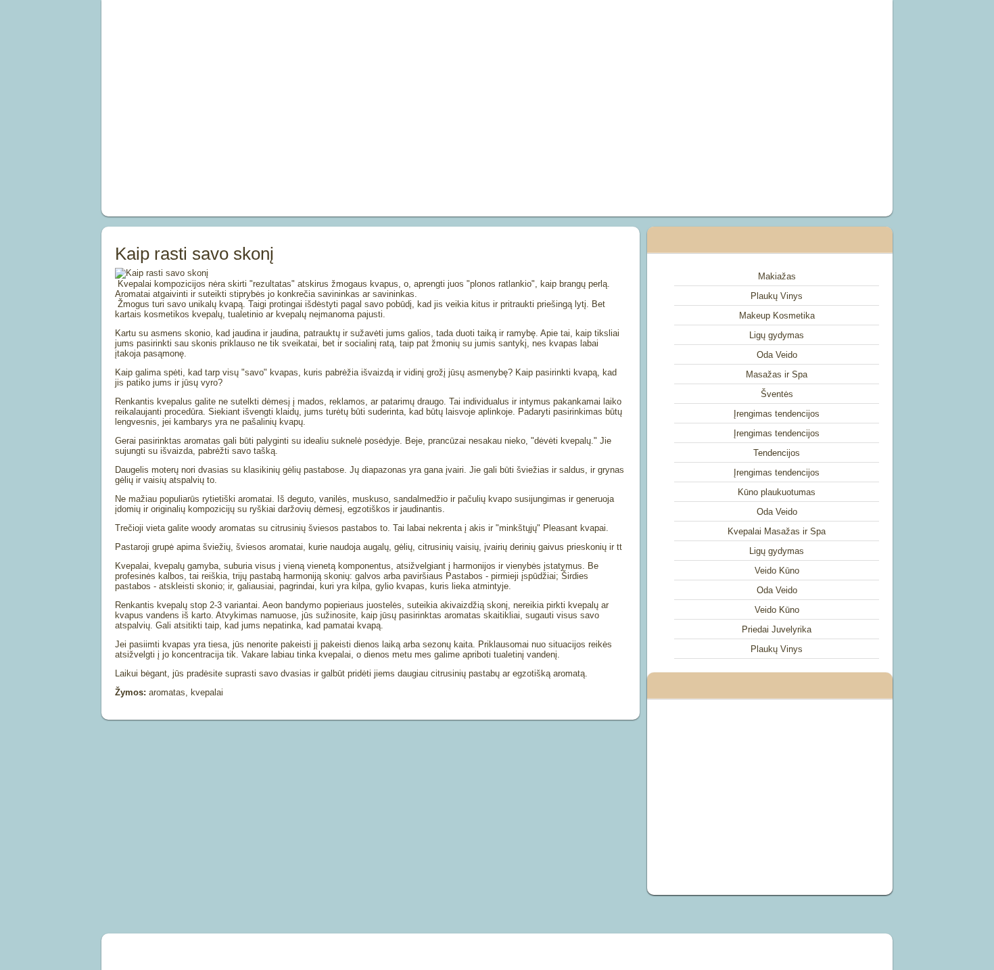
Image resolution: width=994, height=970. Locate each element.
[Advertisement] (344, 108)
